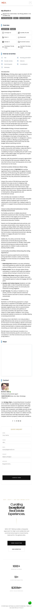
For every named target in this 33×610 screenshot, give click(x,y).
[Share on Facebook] (12, 421)
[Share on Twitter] (16, 421)
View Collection (16, 543)
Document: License (25, 42)
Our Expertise (16, 549)
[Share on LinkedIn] (18, 421)
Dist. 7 (16, 18)
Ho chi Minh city (24, 18)
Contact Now (16, 477)
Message (4, 461)
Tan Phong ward (6, 18)
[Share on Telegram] (20, 421)
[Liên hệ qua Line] (29, 602)
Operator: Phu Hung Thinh (25, 47)
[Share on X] (14, 421)
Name (3, 433)
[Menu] (30, 2)
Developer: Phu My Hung (9, 47)
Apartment (5, 29)
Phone (4, 440)
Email (3, 447)
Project (4, 454)
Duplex (13, 29)
